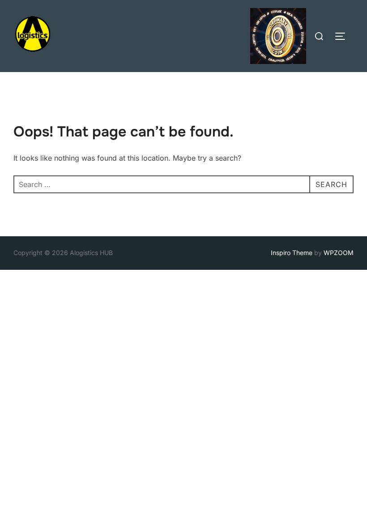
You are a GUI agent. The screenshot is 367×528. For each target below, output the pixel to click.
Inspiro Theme (291, 252)
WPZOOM (339, 252)
